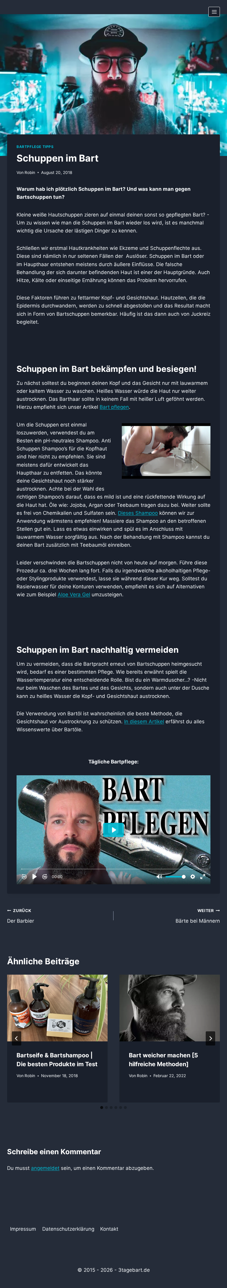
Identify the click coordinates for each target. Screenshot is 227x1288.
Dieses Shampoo (138, 513)
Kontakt (109, 1229)
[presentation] (57, 1008)
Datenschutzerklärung (68, 1229)
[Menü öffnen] (214, 12)
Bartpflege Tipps (35, 146)
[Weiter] (210, 1038)
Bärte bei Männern (198, 916)
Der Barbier (20, 916)
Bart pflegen (114, 407)
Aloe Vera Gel (74, 594)
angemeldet (45, 1168)
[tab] (101, 1107)
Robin (30, 172)
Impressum (23, 1229)
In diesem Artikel (144, 721)
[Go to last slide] (16, 1038)
